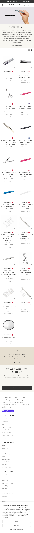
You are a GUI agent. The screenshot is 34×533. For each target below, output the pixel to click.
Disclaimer (4, 488)
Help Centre (5, 422)
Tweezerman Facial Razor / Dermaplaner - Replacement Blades (9, 238)
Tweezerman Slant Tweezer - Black (25, 141)
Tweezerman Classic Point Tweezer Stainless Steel (8, 273)
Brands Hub (5, 465)
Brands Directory (6, 454)
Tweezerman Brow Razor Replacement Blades (9, 307)
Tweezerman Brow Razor (25, 306)
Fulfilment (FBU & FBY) (7, 435)
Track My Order (5, 438)
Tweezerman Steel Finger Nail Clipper (9, 75)
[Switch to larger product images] (29, 50)
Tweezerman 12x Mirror (8, 338)
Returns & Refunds (6, 432)
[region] (17, 355)
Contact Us (4, 419)
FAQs (3, 424)
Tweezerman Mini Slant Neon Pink (25, 173)
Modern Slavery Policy (7, 483)
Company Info (5, 448)
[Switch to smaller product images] (31, 50)
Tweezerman (7, 71)
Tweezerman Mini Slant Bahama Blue (8, 205)
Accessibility (5, 486)
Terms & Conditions (7, 475)
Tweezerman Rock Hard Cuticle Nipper (8, 174)
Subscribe (17, 388)
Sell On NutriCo (6, 462)
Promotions (4, 499)
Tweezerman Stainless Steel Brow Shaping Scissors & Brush (9, 109)
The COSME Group (6, 467)
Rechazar (16, 525)
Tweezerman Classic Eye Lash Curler (25, 273)
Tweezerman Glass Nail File (25, 205)
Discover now (26, 1)
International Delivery (7, 430)
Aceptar (17, 521)
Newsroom (4, 451)
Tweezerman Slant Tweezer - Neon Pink (25, 108)
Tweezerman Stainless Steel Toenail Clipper (25, 76)
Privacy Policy (5, 478)
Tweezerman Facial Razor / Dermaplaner (25, 236)
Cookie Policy (5, 480)
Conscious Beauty (6, 459)
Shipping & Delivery (7, 427)
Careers (3, 456)
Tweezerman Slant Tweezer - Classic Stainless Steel (8, 142)
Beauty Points (5, 496)
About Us (4, 445)
